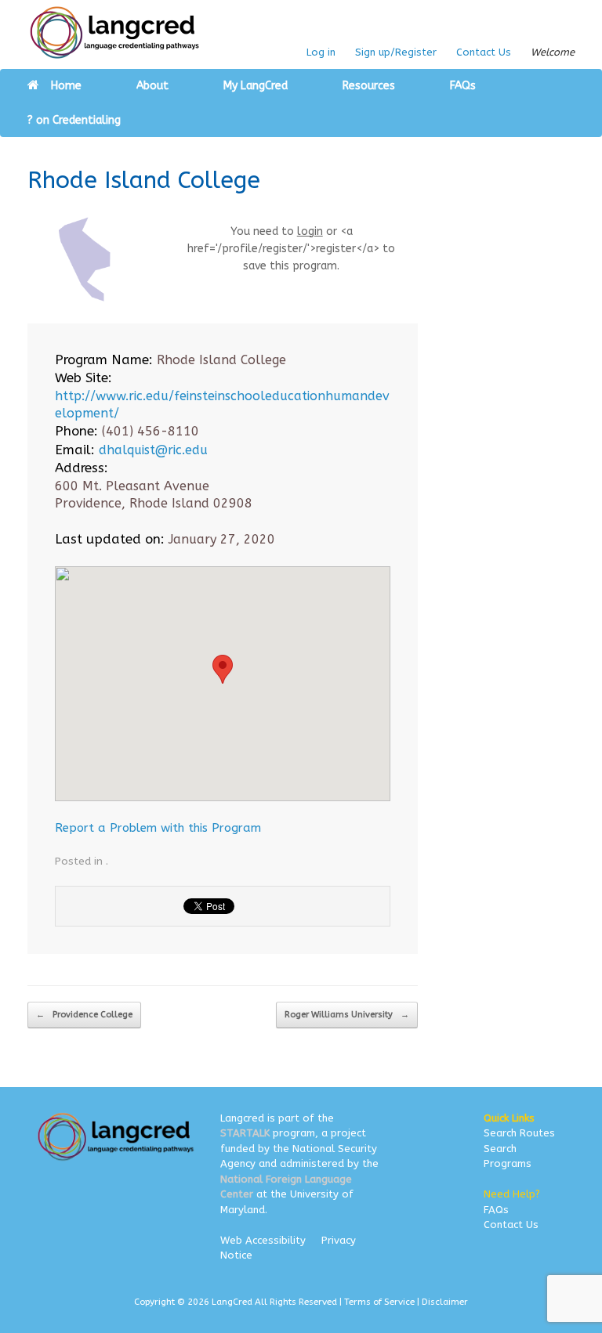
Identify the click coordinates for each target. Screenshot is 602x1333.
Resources (369, 85)
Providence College (84, 1015)
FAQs (463, 85)
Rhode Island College (143, 180)
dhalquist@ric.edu (153, 450)
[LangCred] (114, 32)
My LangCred (255, 85)
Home (66, 85)
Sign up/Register (396, 52)
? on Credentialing (74, 120)
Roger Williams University (347, 1015)
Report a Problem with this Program (158, 828)
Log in (320, 52)
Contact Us (483, 52)
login (310, 231)
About (152, 85)
